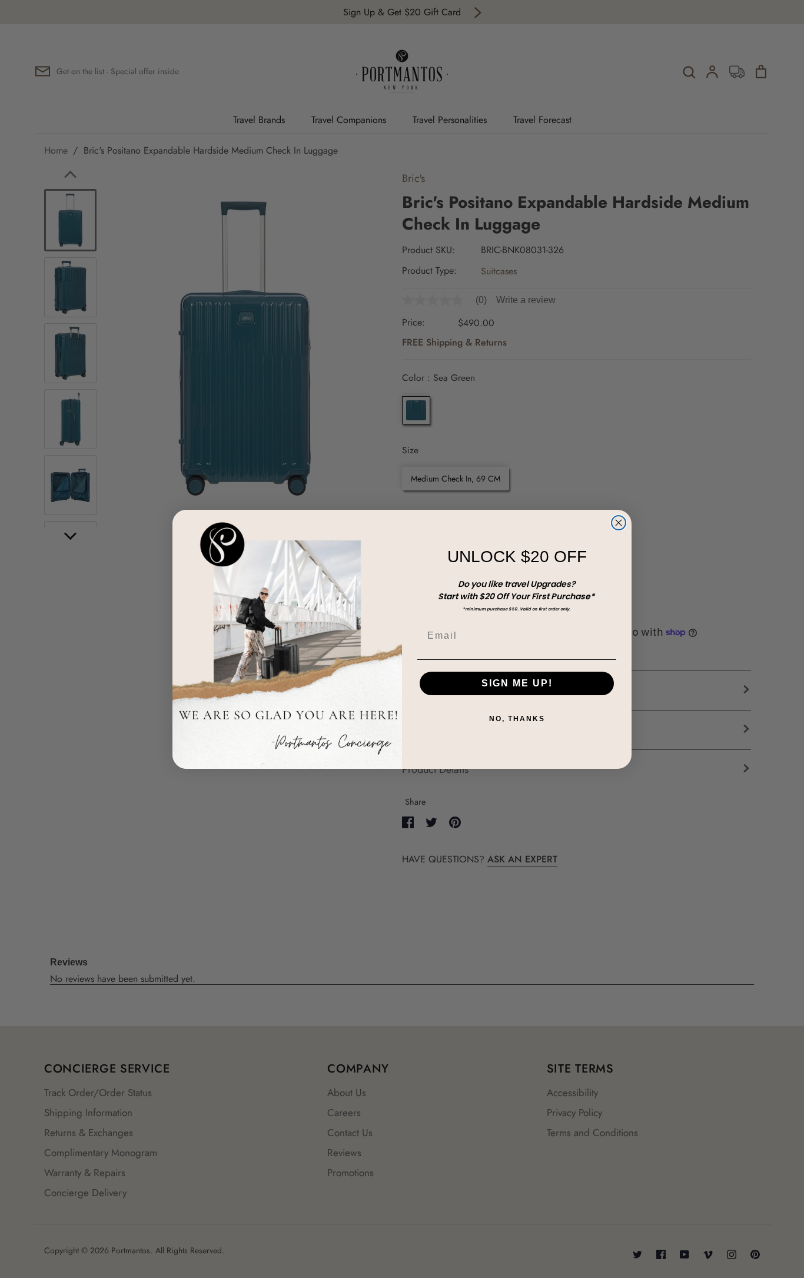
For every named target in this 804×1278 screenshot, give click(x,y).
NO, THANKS (517, 719)
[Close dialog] (619, 523)
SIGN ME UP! (517, 683)
